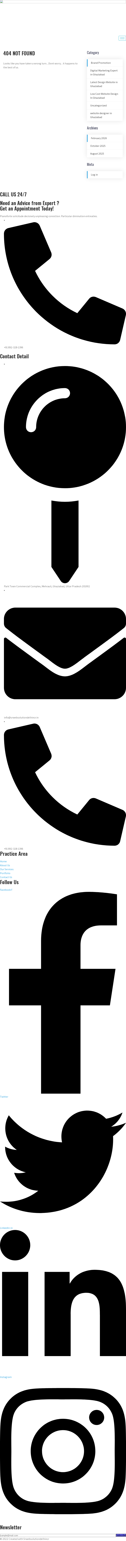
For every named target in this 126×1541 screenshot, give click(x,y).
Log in (94, 174)
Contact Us (6, 877)
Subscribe (121, 1535)
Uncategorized (98, 105)
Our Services (7, 869)
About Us (5, 865)
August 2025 (97, 153)
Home (3, 861)
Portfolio (5, 873)
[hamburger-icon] (122, 38)
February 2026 (99, 138)
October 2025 (97, 146)
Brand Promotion (101, 63)
